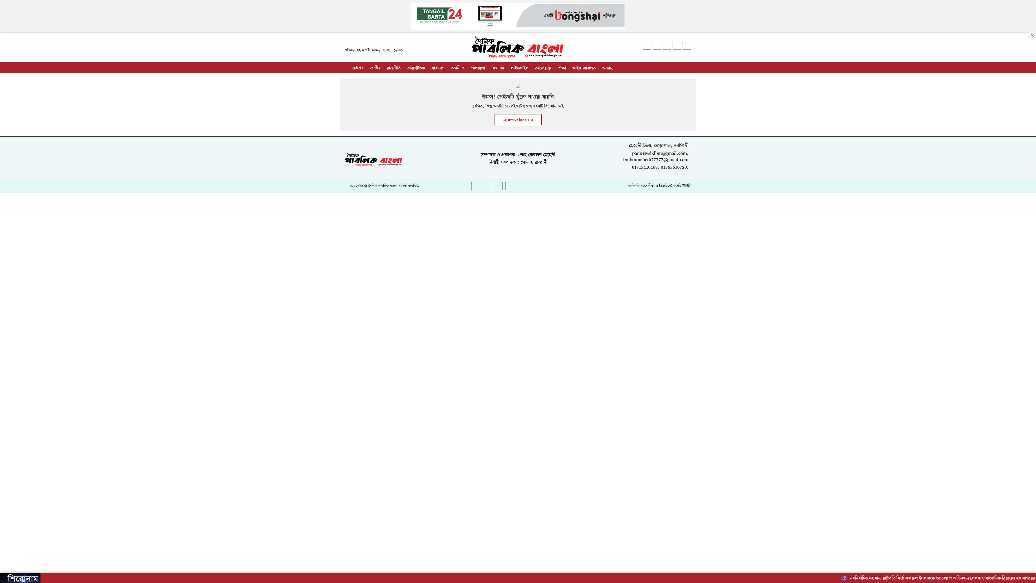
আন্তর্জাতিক (416, 68)
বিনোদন (498, 68)
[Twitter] (657, 45)
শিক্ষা (562, 68)
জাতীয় (375, 68)
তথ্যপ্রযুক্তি (543, 68)
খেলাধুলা (478, 68)
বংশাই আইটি (682, 185)
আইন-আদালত (584, 68)
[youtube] (677, 45)
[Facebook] (647, 45)
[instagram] (667, 45)
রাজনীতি (394, 68)
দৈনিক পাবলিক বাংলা (382, 185)
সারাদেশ (438, 68)
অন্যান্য (608, 68)
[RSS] (687, 45)
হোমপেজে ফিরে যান (518, 120)
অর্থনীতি (457, 68)
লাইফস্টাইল (520, 68)
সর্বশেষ (358, 68)
